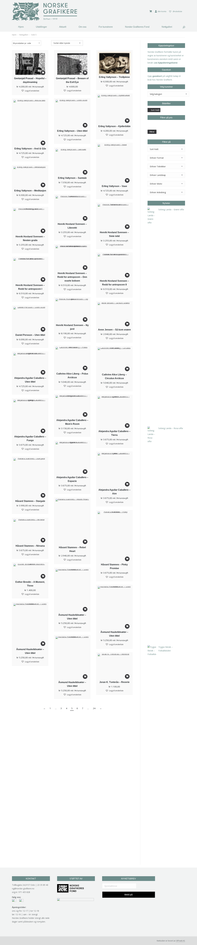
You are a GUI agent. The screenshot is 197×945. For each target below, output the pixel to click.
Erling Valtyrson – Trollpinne (114, 77)
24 (94, 708)
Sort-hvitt (155, 110)
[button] (43, 72)
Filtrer (152, 132)
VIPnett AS (180, 940)
